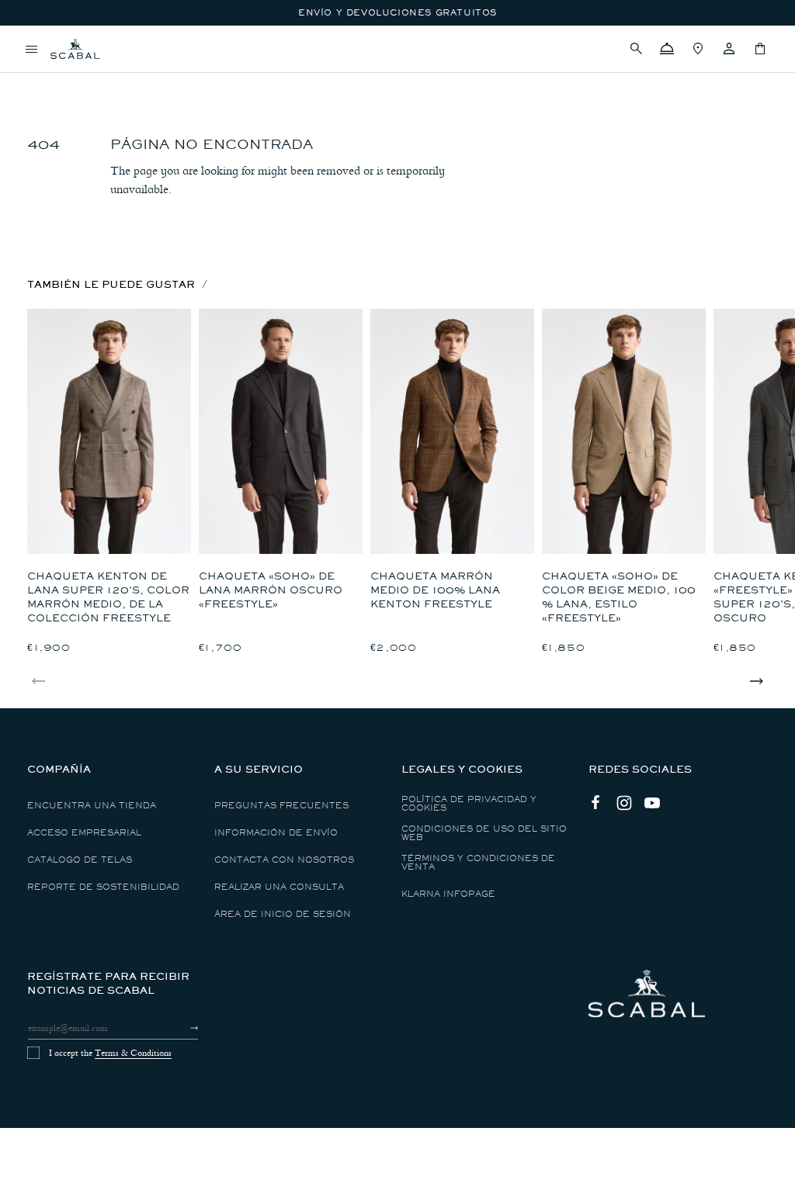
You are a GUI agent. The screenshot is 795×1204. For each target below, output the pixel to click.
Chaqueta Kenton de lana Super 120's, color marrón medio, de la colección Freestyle (108, 597)
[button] (636, 49)
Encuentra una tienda (91, 805)
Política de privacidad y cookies (468, 803)
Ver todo (53, 74)
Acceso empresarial (84, 833)
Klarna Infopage (448, 894)
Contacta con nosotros (284, 860)
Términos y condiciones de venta (478, 862)
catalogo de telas (79, 860)
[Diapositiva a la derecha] (756, 681)
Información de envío (276, 833)
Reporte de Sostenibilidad (103, 887)
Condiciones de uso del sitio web (484, 833)
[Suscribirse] (180, 1028)
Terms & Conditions (133, 1052)
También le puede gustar (111, 284)
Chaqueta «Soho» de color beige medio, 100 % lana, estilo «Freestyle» (619, 597)
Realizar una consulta (279, 887)
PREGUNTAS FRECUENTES (281, 805)
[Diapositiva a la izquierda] (38, 681)
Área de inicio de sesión (282, 914)
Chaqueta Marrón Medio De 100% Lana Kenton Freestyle (435, 590)
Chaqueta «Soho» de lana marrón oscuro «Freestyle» (270, 590)
